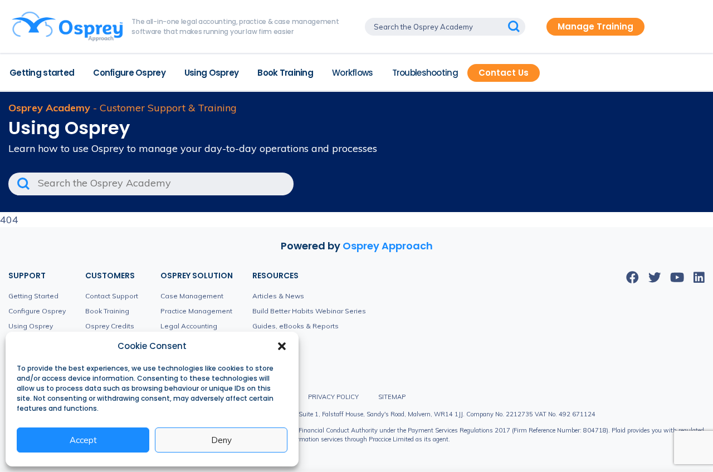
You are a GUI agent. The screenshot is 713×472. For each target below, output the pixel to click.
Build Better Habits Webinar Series (309, 311)
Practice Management (196, 311)
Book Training (285, 72)
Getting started (41, 72)
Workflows (352, 72)
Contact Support (111, 296)
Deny (221, 440)
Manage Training (595, 26)
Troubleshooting (425, 72)
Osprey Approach (388, 246)
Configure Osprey (129, 72)
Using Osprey (211, 72)
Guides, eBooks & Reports (295, 326)
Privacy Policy (333, 397)
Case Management (191, 296)
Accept (83, 440)
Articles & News (278, 296)
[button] (281, 346)
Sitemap (392, 397)
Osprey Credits (109, 326)
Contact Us (503, 72)
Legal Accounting (188, 326)
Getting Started (33, 296)
